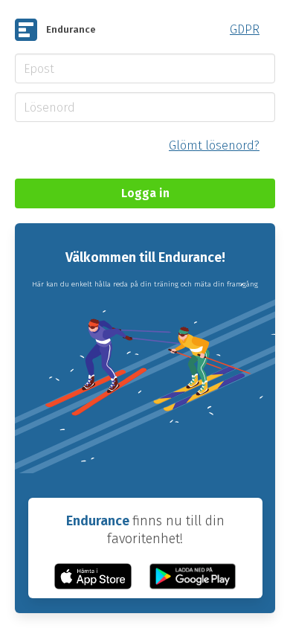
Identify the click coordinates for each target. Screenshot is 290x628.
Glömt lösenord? (214, 145)
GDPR (245, 29)
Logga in (145, 193)
